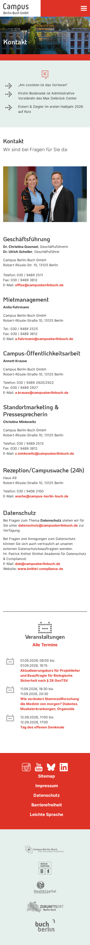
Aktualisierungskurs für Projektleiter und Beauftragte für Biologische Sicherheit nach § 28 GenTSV (50, 675)
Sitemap (46, 776)
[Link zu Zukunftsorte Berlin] (45, 906)
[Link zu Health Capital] (45, 886)
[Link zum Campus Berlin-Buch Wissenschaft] (45, 848)
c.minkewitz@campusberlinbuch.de (44, 453)
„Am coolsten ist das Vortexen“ (42, 85)
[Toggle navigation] (84, 8)
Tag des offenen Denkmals (42, 727)
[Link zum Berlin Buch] (45, 925)
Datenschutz (46, 795)
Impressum (46, 785)
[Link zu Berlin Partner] (45, 867)
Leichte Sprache (46, 814)
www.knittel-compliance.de (40, 569)
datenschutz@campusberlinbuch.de (48, 525)
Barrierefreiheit (46, 804)
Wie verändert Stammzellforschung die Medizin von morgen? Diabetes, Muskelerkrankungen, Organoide (49, 704)
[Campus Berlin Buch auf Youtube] (40, 766)
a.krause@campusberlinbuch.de (41, 392)
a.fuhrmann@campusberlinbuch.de (44, 339)
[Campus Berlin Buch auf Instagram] (28, 766)
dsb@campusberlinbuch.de (37, 564)
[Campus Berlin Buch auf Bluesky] (53, 766)
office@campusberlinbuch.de (39, 285)
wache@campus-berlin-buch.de (41, 496)
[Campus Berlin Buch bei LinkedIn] (64, 766)
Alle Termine (45, 644)
